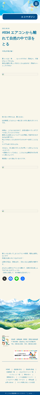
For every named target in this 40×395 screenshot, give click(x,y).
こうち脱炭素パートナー (26, 377)
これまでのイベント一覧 (26, 372)
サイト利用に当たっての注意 (26, 382)
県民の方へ (27, 374)
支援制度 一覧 (10, 372)
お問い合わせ (9, 382)
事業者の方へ (11, 377)
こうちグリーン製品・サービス (15, 379)
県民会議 (31, 379)
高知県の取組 (30, 369)
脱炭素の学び (18, 369)
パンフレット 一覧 (14, 374)
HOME (8, 369)
